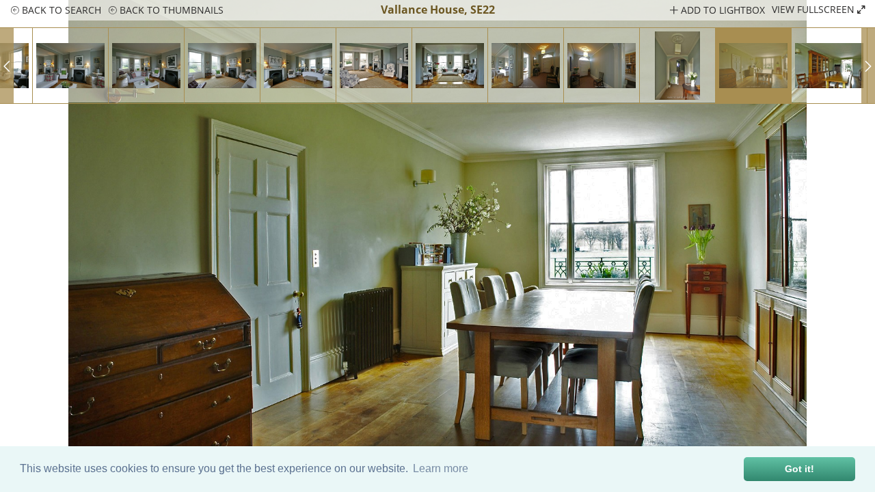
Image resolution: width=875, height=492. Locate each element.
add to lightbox (721, 9)
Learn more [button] (440, 468)
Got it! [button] (799, 468)
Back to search (60, 9)
